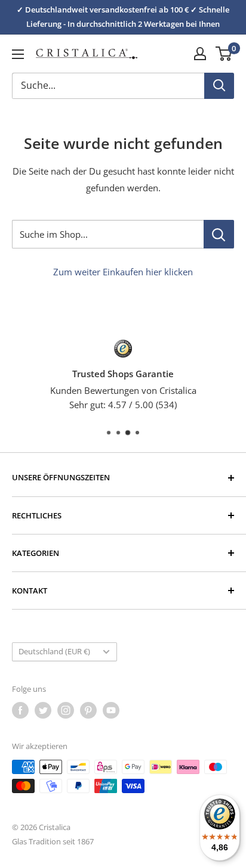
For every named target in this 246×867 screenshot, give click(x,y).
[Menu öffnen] (18, 54)
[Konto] (200, 53)
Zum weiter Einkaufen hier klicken (123, 272)
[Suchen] (219, 86)
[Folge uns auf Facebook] (20, 710)
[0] (224, 53)
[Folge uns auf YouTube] (111, 710)
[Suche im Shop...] (219, 234)
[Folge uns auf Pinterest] (88, 710)
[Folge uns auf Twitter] (43, 710)
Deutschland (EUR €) (54, 651)
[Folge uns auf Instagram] (65, 710)
